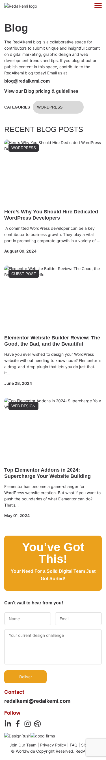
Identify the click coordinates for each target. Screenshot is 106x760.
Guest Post (23, 273)
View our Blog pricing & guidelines (41, 91)
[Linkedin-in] (7, 723)
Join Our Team (23, 745)
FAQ (73, 745)
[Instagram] (27, 723)
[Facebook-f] (17, 723)
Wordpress (49, 107)
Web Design (23, 405)
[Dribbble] (37, 723)
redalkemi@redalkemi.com (37, 701)
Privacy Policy (53, 745)
